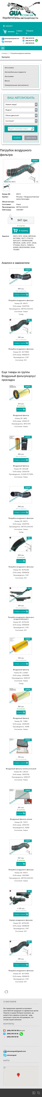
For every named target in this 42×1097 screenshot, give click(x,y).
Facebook (33, 1092)
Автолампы (9, 68)
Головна (4, 53)
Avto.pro (21, 1030)
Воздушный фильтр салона (21, 819)
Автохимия (9, 76)
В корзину (23, 230)
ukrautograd (8, 41)
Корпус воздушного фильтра (21, 920)
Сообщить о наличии (20, 294)
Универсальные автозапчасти (17, 85)
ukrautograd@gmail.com (11, 38)
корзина (11, 32)
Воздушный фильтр (21, 415)
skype (38, 1092)
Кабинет (9, 26)
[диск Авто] (21, 11)
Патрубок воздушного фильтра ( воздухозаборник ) (21, 618)
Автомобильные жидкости (15, 72)
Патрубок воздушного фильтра (21, 300)
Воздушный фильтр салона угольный (21, 769)
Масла (7, 81)
